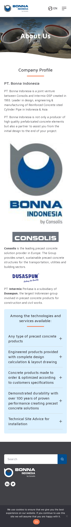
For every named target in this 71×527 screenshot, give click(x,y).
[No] (66, 516)
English (35, 16)
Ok (36, 521)
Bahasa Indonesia (42, 22)
